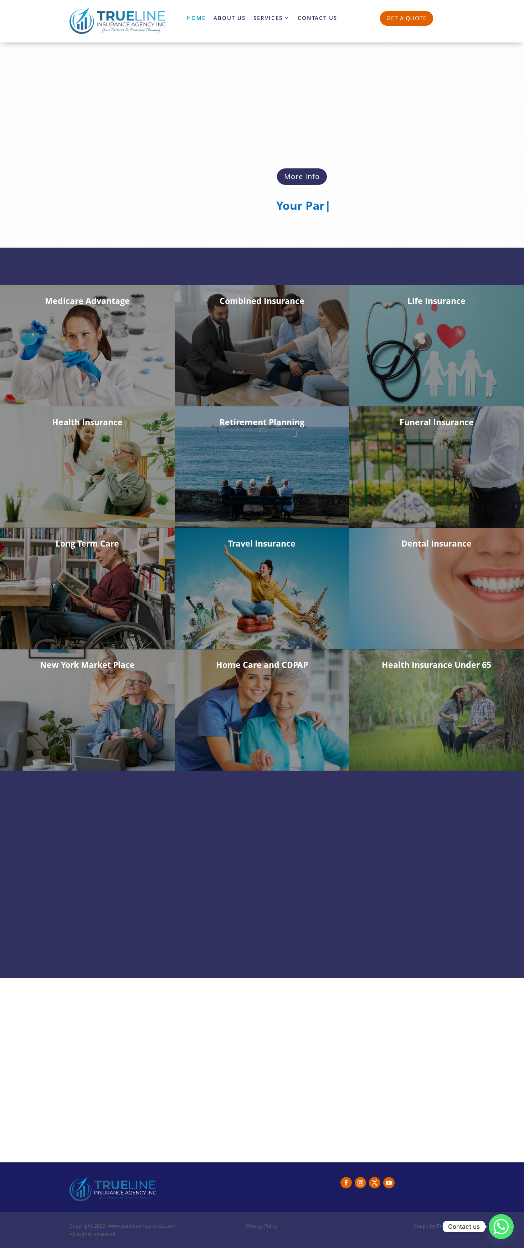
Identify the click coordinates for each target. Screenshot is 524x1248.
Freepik (445, 1225)
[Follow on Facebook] (346, 1182)
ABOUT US (230, 18)
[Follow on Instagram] (360, 1182)
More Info (302, 176)
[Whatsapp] (501, 1226)
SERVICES (268, 18)
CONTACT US (317, 18)
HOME (196, 18)
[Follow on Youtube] (389, 1182)
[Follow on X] (374, 1182)
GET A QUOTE (406, 18)
